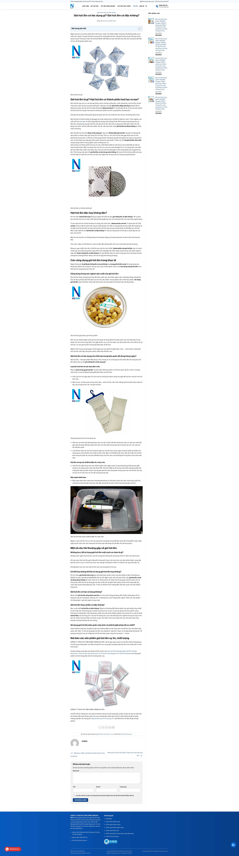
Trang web (123, 787)
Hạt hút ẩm (94, 6)
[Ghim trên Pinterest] (110, 727)
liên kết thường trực (126, 734)
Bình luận (76, 771)
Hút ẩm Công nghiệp (108, 6)
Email (98, 787)
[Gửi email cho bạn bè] (106, 727)
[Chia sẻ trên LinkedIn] (113, 727)
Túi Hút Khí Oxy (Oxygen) (107, 653)
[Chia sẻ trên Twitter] (103, 727)
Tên (74, 787)
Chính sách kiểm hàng (113, 822)
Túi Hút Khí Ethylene (124, 653)
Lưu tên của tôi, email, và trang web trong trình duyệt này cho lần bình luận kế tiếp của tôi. (105, 795)
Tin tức (135, 6)
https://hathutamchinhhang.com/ (103, 718)
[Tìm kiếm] (146, 6)
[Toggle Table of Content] (138, 28)
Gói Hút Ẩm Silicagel (115, 651)
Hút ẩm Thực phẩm (124, 6)
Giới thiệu (85, 6)
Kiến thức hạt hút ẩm (104, 12)
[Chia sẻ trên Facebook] (99, 727)
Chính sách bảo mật (112, 830)
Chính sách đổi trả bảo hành (115, 827)
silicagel (82, 121)
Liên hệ (141, 6)
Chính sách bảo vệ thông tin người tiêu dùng (120, 833)
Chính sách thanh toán (113, 824)
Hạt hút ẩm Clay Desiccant (88, 653)
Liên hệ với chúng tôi (112, 836)
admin (114, 21)
